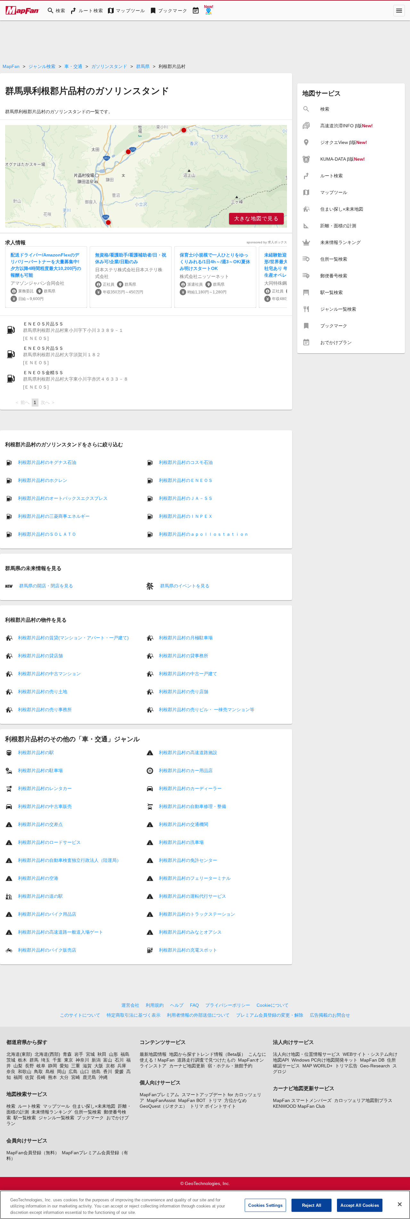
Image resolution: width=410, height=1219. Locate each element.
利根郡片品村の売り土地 (42, 691)
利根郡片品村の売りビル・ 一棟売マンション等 (206, 709)
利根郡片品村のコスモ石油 (186, 462)
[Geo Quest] (208, 10)
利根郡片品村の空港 (38, 877)
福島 (124, 1054)
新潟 (96, 1060)
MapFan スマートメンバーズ (302, 1100)
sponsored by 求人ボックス (267, 242)
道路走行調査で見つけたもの (206, 1060)
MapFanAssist (161, 1100)
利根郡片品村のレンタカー (45, 788)
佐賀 (29, 1077)
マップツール (56, 1106)
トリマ (215, 1100)
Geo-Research (375, 1065)
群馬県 (143, 66)
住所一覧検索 (87, 1111)
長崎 (41, 1077)
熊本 (52, 1077)
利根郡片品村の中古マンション (49, 673)
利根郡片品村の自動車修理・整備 (192, 806)
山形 (113, 1054)
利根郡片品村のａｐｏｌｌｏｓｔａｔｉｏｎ (204, 534)
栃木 (22, 1060)
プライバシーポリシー (227, 1005)
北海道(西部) (47, 1054)
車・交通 (73, 66)
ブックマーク (90, 1117)
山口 (84, 1071)
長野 (29, 1065)
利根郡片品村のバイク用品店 (47, 913)
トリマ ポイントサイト (213, 1106)
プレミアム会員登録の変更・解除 (269, 1015)
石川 (119, 1060)
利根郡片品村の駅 (36, 752)
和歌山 (24, 1071)
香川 (107, 1071)
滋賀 (87, 1065)
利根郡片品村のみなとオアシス (190, 931)
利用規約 (155, 1005)
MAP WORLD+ (317, 1065)
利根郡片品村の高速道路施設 (188, 752)
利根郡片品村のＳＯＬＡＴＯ (47, 534)
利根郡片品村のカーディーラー (190, 788)
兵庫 (121, 1065)
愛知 (64, 1065)
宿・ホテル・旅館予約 (230, 1065)
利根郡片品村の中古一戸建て (188, 673)
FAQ (194, 1005)
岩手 (78, 1054)
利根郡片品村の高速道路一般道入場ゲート (60, 931)
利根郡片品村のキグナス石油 (47, 462)
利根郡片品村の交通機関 (183, 824)
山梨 (17, 1065)
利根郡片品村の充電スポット (188, 949)
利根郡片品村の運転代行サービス (192, 895)
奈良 (10, 1071)
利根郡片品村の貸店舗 (40, 655)
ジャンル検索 (42, 66)
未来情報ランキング (51, 1111)
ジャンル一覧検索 (56, 1117)
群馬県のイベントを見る (184, 585)
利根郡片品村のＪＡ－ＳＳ (186, 498)
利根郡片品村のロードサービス (49, 842)
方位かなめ (235, 1100)
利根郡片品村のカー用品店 (186, 770)
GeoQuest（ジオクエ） (163, 1106)
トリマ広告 (346, 1065)
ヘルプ (177, 1005)
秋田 (101, 1054)
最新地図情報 (153, 1054)
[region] (146, 176)
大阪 (98, 1065)
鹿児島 (89, 1077)
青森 (67, 1054)
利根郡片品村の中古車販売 (45, 806)
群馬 (33, 1060)
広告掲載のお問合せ (330, 1015)
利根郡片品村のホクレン (42, 480)
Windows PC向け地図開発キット (324, 1060)
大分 (64, 1077)
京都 (110, 1065)
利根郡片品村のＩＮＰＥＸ (186, 516)
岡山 (61, 1071)
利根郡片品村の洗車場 (181, 842)
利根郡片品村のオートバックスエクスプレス (63, 498)
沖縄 (103, 1077)
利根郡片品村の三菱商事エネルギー (54, 516)
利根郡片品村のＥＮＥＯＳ (186, 480)
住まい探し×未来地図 (93, 1106)
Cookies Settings (265, 1205)
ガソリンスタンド (109, 66)
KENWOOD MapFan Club (299, 1106)
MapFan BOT (192, 1100)
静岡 (52, 1065)
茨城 (10, 1060)
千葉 (57, 1060)
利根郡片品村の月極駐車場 (186, 637)
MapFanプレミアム (159, 1094)
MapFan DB (372, 1060)
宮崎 (75, 1077)
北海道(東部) (19, 1054)
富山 (107, 1060)
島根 (49, 1071)
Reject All (311, 1205)
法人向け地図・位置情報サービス (306, 1054)
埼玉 (45, 1060)
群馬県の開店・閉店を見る (45, 585)
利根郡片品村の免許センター (188, 859)
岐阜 (41, 1065)
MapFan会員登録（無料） (32, 1152)
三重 (75, 1065)
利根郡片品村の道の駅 (40, 895)
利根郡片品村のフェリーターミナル (195, 877)
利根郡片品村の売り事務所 (45, 709)
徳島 (96, 1071)
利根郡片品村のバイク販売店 (47, 949)
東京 (68, 1060)
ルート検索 (29, 1106)
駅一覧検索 (24, 1117)
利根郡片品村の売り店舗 (183, 691)
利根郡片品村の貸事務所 (183, 655)
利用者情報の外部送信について (198, 1015)
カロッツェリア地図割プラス (363, 1100)
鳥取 (38, 1071)
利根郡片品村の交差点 (40, 824)
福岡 (17, 1077)
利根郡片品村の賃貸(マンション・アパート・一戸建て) (73, 637)
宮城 (90, 1054)
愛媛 (119, 1071)
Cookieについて (273, 1005)
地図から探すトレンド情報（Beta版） (207, 1054)
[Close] (400, 1204)
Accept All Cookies (359, 1205)
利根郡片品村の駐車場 (40, 770)
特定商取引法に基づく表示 (133, 1015)
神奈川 (82, 1060)
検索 (10, 1106)
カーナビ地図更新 (187, 1065)
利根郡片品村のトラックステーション (197, 913)
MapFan (11, 66)
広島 (73, 1071)
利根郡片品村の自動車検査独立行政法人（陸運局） (69, 859)
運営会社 (130, 1005)
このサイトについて (80, 1015)
